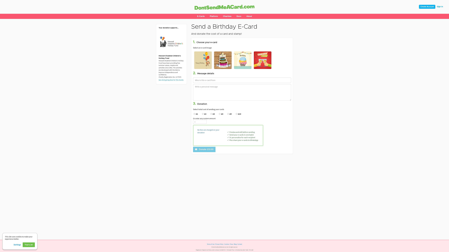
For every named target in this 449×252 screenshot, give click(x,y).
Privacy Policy (219, 244)
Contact (239, 244)
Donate (206, 149)
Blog (235, 244)
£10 (239, 114)
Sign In (440, 7)
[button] (201, 16)
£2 (205, 114)
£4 (221, 114)
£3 (213, 114)
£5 (230, 114)
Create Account (427, 7)
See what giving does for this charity (171, 80)
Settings (17, 245)
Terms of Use (210, 244)
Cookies (226, 244)
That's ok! (29, 245)
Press (231, 244)
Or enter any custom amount (204, 118)
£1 (196, 114)
